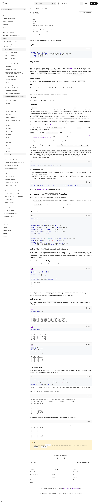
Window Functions (10, 210)
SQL (32, 48)
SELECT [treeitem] (8, 145)
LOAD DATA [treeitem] (9, 131)
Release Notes (7, 230)
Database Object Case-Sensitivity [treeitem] (14, 63)
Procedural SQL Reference (12, 188)
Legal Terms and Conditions (75, 493)
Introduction (6, 13)
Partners (75, 479)
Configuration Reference (10, 41)
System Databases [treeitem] (9, 216)
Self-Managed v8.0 (34, 8)
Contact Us (76, 471)
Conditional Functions (11, 90)
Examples (34, 27)
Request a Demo (34, 474)
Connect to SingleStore (9, 18)
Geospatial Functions (11, 168)
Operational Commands (11, 182)
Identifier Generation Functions (13, 171)
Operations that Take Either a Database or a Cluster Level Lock (14, 72)
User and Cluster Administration (11, 35)
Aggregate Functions (10, 82)
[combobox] (81, 3)
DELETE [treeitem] (8, 114)
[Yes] (57, 458)
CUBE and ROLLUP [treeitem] (11, 111)
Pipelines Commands (11, 185)
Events (53, 477)
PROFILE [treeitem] (8, 134)
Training (54, 479)
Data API (6, 222)
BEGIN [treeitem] (8, 103)
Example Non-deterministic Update (41, 31)
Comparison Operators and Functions (15, 61)
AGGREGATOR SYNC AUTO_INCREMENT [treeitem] (11, 99)
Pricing (31, 477)
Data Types (8, 66)
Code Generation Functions (12, 87)
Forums (53, 471)
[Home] (5, 3)
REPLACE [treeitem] (8, 140)
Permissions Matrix (42, 189)
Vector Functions (9, 207)
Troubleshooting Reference (11, 213)
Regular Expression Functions (13, 190)
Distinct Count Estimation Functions (14, 162)
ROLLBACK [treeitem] (9, 142)
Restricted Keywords (10, 79)
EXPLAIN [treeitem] (8, 123)
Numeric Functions (10, 179)
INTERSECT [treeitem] (9, 128)
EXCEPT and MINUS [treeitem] (11, 117)
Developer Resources (8, 32)
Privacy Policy (66, 488)
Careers (75, 477)
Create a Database (8, 21)
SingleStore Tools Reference (11, 46)
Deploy (5, 15)
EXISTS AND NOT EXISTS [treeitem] (13, 120)
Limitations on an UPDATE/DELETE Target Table (43, 25)
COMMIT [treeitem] (8, 109)
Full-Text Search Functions (12, 165)
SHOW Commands (10, 199)
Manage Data (6, 29)
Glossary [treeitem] (5, 236)
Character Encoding (10, 69)
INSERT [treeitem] (8, 125)
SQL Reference (8, 49)
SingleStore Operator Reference (12, 44)
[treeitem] (13, 13)
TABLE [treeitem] (8, 148)
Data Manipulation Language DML (14, 96)
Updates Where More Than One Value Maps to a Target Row (47, 29)
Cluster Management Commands (14, 85)
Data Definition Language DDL (13, 93)
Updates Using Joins (38, 34)
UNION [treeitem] (8, 151)
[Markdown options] (80, 13)
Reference (6, 38)
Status (31, 482)
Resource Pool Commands (12, 193)
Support (5, 233)
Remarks (34, 23)
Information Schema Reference (12, 219)
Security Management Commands (14, 196)
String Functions (9, 202)
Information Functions (11, 174)
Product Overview (34, 471)
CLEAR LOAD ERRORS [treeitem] (12, 106)
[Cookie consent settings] (2, 501)
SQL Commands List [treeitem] (10, 55)
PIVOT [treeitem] (8, 137)
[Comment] (64, 458)
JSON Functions (9, 176)
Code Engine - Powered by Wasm (12, 224)
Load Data (5, 24)
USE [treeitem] (7, 157)
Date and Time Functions (12, 159)
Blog (74, 474)
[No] (61, 458)
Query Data (6, 27)
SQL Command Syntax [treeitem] (11, 52)
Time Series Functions (11, 205)
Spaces (53, 474)
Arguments (34, 21)
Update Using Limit (37, 36)
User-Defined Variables (11, 76)
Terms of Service (75, 488)
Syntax (33, 19)
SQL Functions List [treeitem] (10, 58)
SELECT (71, 68)
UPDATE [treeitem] (8, 154)
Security (5, 227)
